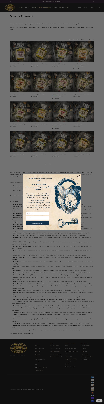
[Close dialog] (78, 176)
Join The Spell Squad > (37, 223)
